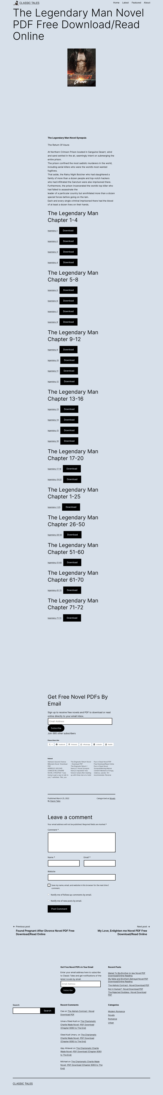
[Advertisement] (81, 113)
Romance (112, 1019)
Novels (112, 798)
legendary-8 (53, 322)
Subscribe (56, 728)
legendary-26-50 (55, 535)
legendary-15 (53, 430)
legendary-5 (53, 290)
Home (116, 2)
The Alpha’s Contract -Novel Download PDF (128, 985)
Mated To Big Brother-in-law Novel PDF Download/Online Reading (126, 974)
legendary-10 (53, 360)
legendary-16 (53, 441)
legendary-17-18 (54, 469)
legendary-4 (53, 262)
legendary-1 (53, 231)
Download (68, 230)
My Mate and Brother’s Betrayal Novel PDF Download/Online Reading (128, 980)
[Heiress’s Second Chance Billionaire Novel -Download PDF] (59, 769)
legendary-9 (53, 350)
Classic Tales (29, 3)
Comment (53, 829)
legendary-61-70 (55, 590)
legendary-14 (53, 420)
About (147, 2)
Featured (136, 2)
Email (87, 857)
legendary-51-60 (55, 562)
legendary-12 (53, 381)
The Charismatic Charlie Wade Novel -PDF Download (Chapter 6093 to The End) (78, 1024)
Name (51, 857)
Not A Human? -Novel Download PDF (125, 989)
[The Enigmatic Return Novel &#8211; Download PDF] (82, 768)
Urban (111, 1023)
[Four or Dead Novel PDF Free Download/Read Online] (105, 768)
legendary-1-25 (54, 507)
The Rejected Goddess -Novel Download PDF (127, 993)
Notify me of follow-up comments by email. (71, 894)
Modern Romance (116, 1011)
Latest (125, 2)
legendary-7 (53, 311)
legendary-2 (53, 241)
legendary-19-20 (55, 479)
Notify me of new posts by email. (66, 900)
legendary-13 (53, 409)
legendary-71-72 (54, 618)
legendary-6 (53, 301)
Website (51, 871)
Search (16, 1005)
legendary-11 (53, 371)
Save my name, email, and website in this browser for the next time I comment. (80, 886)
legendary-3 (53, 252)
